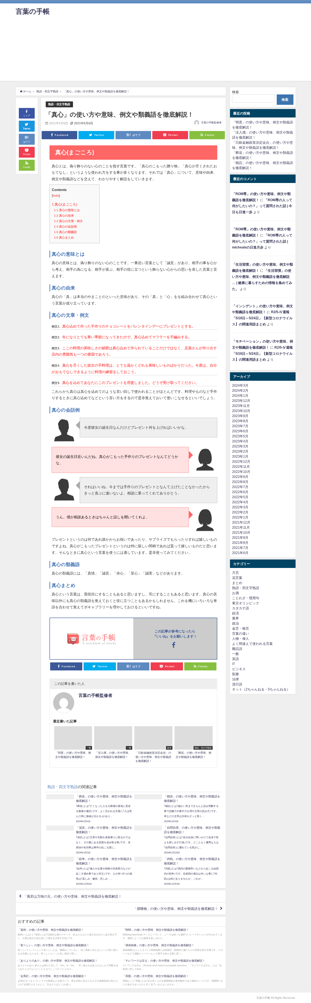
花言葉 (237, 577)
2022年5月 (240, 497)
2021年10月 (241, 532)
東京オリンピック (245, 603)
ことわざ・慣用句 (245, 598)
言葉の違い (240, 633)
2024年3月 (240, 385)
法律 (235, 679)
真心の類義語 (65, 232)
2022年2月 (240, 512)
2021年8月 (240, 542)
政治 (235, 623)
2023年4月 (240, 441)
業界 (235, 618)
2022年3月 (240, 507)
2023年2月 (240, 451)
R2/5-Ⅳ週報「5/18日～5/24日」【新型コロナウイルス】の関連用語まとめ (262, 318)
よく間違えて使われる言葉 (252, 643)
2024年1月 (240, 395)
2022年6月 (240, 492)
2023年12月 (241, 400)
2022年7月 (240, 487)
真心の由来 (64, 215)
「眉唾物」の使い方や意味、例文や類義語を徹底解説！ (175, 908)
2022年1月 (240, 517)
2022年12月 (241, 461)
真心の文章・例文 (68, 221)
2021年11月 (241, 527)
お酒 (235, 593)
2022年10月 (241, 471)
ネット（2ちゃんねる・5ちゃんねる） (261, 689)
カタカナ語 (240, 608)
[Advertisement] (155, 51)
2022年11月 (241, 466)
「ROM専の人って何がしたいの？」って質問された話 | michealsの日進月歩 (262, 241)
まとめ (237, 582)
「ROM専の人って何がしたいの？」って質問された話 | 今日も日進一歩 (262, 206)
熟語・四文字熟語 (59, 104)
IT (233, 664)
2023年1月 (240, 456)
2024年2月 (240, 390)
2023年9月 (240, 416)
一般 (235, 653)
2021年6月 (240, 552)
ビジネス (239, 669)
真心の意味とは (67, 210)
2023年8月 (240, 421)
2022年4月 (240, 502)
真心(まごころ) (64, 204)
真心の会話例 (65, 226)
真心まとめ (64, 237)
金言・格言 (240, 628)
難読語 (237, 648)
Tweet (26, 128)
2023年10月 (241, 410)
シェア (26, 115)
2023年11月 (241, 405)
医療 (235, 674)
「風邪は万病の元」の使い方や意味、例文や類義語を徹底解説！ (72, 896)
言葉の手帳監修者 (211, 122)
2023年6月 (240, 431)
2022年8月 (240, 481)
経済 (235, 613)
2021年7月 (240, 547)
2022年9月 (240, 476)
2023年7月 (240, 426)
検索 (235, 92)
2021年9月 (240, 537)
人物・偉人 (240, 638)
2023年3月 (240, 446)
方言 (235, 572)
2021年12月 (241, 522)
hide (56, 195)
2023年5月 (240, 436)
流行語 (237, 684)
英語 (235, 658)
